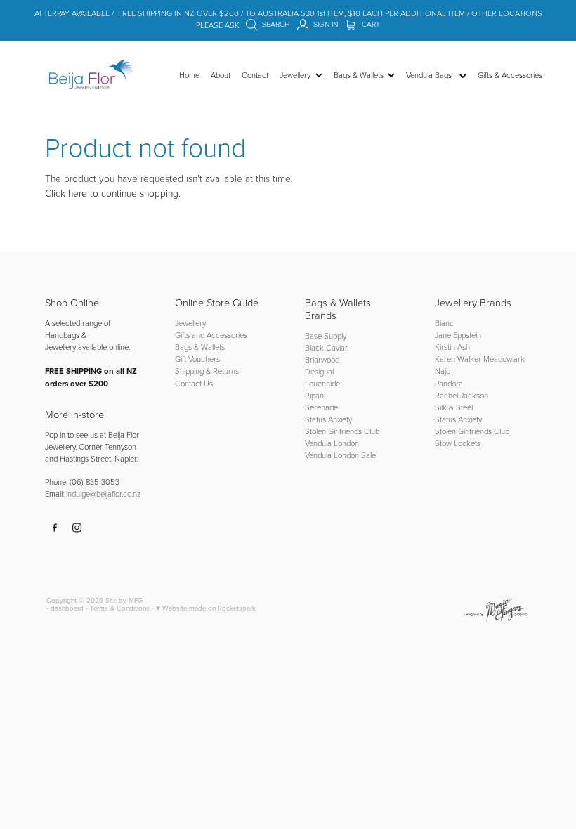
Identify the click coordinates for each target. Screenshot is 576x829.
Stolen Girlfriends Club (342, 431)
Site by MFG (124, 600)
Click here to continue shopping (111, 193)
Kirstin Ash (452, 346)
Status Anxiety (328, 419)
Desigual (319, 371)
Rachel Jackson (461, 395)
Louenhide (322, 383)
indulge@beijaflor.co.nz (103, 493)
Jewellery (190, 323)
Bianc (445, 323)
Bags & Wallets (200, 346)
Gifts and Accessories (211, 334)
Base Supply (325, 335)
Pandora (449, 383)
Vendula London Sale (340, 455)
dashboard (67, 608)
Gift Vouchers (197, 358)
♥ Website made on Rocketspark (206, 608)
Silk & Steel (454, 407)
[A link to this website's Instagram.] (77, 527)
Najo (442, 370)
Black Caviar (326, 347)
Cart (370, 24)
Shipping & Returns (207, 370)
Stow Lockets (457, 443)
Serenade (321, 407)
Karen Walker (458, 358)
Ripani (315, 395)
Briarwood (322, 359)
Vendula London (332, 443)
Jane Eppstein (459, 334)
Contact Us (194, 383)
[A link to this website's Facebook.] (55, 527)
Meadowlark (504, 358)
